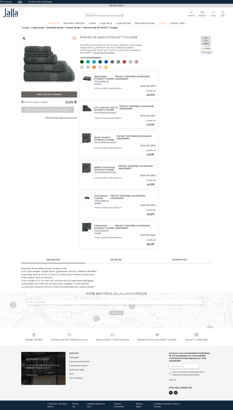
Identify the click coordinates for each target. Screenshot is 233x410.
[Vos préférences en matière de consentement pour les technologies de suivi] (228, 405)
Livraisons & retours (78, 365)
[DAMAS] (138, 61)
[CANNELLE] (126, 61)
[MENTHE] (89, 61)
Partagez (208, 52)
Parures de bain (73, 28)
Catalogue (74, 357)
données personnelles (191, 375)
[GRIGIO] (132, 61)
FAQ (71, 374)
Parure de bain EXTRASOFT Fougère (100, 28)
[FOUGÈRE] (83, 61)
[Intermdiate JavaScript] (171, 393)
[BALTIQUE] (107, 61)
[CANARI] (107, 67)
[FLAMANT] (101, 67)
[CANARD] (101, 61)
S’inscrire (172, 380)
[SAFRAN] (95, 67)
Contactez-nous (32, 375)
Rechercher (116, 313)
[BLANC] (113, 67)
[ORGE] (89, 67)
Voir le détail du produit (101, 82)
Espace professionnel (79, 361)
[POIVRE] (113, 61)
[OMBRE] (119, 61)
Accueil (25, 28)
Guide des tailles (148, 85)
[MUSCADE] (83, 67)
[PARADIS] (95, 61)
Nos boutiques (76, 378)
